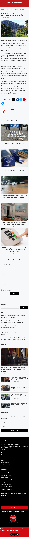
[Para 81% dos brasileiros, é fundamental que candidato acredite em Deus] (5, 397)
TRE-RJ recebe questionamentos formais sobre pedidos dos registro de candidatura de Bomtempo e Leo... (14, 249)
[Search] (25, 3)
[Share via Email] (2, 103)
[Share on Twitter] (20, 99)
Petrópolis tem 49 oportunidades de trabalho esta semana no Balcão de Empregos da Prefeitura (14, 170)
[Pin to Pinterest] (24, 99)
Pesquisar (3, 304)
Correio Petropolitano (7, 441)
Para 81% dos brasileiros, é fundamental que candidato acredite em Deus (19, 396)
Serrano (8, 9)
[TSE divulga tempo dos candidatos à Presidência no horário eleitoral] (5, 405)
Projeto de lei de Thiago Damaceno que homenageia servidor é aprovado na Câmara (19, 387)
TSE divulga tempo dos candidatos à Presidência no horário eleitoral (19, 404)
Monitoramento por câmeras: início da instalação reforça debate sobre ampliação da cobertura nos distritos (14, 197)
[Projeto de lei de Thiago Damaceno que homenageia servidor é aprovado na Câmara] (5, 388)
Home (2, 9)
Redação (11, 109)
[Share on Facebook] (17, 99)
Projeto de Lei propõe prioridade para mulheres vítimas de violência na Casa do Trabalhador (19, 378)
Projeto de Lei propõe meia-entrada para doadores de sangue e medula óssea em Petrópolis (13, 369)
